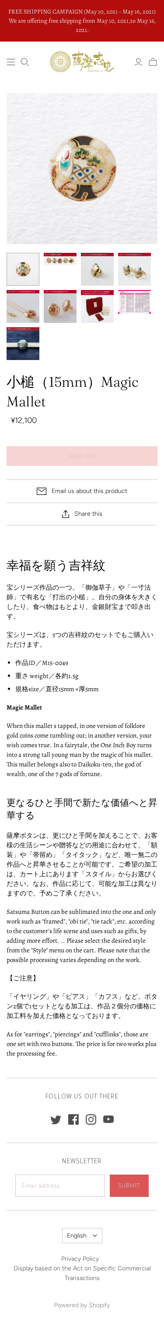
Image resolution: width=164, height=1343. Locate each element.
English (77, 1235)
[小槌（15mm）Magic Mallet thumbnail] (23, 269)
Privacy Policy (80, 1259)
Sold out (82, 456)
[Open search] (25, 62)
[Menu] (11, 62)
